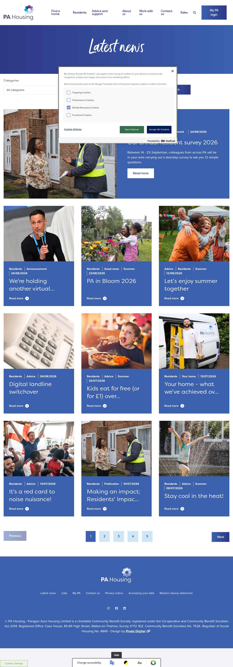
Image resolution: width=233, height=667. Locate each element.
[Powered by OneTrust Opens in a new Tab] (161, 141)
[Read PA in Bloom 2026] (116, 233)
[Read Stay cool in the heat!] (194, 448)
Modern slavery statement (176, 593)
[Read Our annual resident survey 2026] (60, 153)
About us (126, 12)
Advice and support (100, 12)
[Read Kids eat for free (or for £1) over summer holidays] (116, 341)
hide (116, 655)
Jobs (64, 593)
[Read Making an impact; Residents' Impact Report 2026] (116, 448)
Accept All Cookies (159, 129)
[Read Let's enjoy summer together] (194, 233)
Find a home (55, 12)
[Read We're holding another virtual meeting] (39, 233)
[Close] (173, 71)
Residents (79, 12)
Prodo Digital (135, 631)
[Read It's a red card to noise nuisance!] (39, 448)
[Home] (19, 12)
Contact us (166, 12)
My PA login (214, 12)
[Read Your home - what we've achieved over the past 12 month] (194, 341)
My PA (77, 593)
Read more (141, 173)
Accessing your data (141, 593)
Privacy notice (114, 593)
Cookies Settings (14, 663)
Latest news (48, 593)
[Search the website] (194, 12)
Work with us (146, 12)
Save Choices (132, 129)
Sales (184, 12)
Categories (11, 80)
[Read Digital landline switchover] (39, 341)
